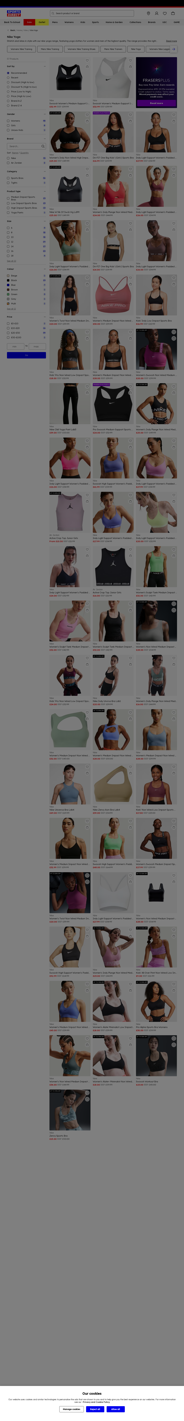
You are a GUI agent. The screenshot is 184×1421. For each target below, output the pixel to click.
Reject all (95, 1409)
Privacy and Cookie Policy (96, 1402)
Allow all (115, 1409)
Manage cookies (71, 1409)
